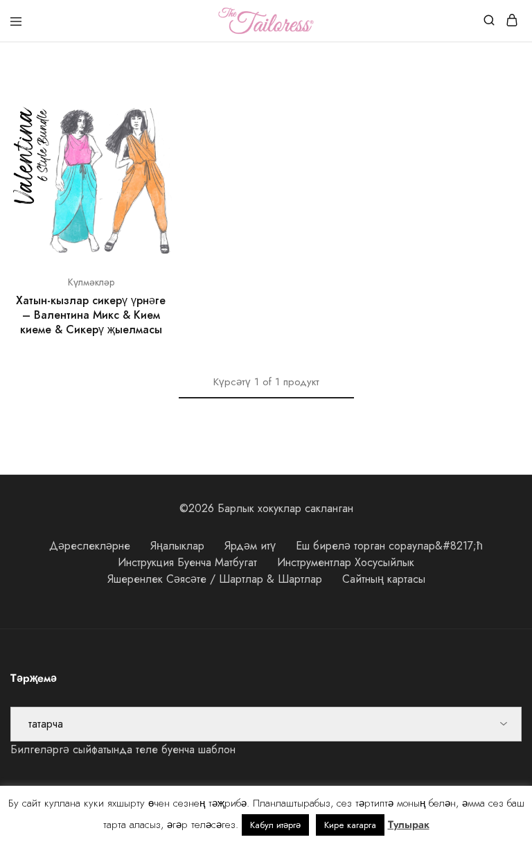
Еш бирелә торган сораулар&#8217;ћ (389, 546)
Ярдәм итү (250, 546)
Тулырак (408, 824)
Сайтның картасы (383, 579)
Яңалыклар (177, 546)
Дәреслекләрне (89, 546)
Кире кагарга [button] (350, 825)
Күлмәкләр (91, 282)
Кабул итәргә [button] (275, 825)
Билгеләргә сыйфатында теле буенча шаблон (123, 749)
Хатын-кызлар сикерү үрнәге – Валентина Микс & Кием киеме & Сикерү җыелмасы (91, 315)
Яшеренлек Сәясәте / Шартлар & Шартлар (214, 579)
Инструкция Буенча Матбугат (187, 562)
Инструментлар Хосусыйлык (345, 562)
